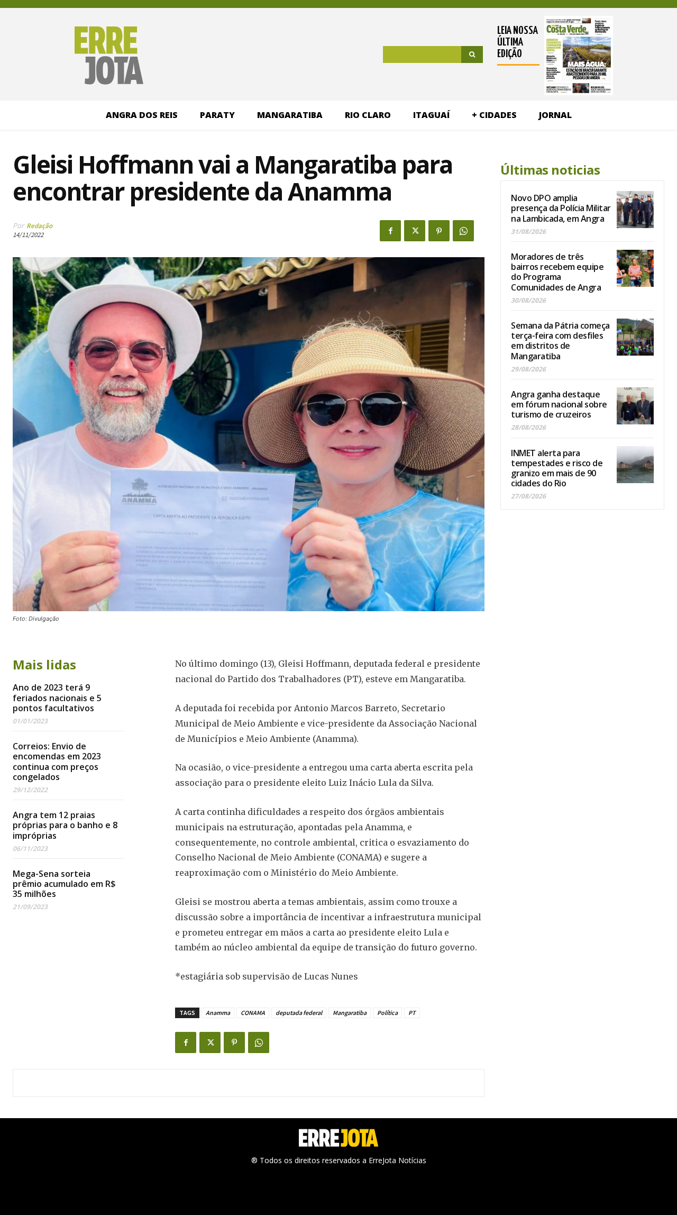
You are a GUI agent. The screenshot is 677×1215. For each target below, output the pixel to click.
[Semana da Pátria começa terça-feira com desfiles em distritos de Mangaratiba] (635, 337)
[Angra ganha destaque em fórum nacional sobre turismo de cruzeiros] (635, 405)
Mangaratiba (350, 1013)
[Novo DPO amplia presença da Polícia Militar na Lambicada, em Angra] (635, 209)
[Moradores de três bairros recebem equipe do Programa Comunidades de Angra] (635, 268)
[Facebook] (390, 230)
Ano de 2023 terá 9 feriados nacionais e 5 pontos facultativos (57, 697)
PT (412, 1013)
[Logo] (78, 55)
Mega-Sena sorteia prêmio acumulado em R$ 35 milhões (64, 884)
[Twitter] (414, 230)
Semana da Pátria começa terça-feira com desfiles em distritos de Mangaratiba (560, 341)
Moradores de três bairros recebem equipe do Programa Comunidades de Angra (557, 272)
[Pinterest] (439, 230)
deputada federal (299, 1013)
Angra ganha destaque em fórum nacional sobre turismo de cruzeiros (559, 404)
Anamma (218, 1013)
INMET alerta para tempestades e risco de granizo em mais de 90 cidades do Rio (556, 468)
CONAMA (253, 1013)
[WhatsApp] (463, 230)
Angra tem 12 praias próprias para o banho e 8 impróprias (65, 825)
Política (387, 1013)
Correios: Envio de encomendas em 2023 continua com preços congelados (57, 761)
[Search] (472, 54)
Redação (39, 225)
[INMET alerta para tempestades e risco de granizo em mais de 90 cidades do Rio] (635, 464)
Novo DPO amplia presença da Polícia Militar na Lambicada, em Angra (561, 208)
